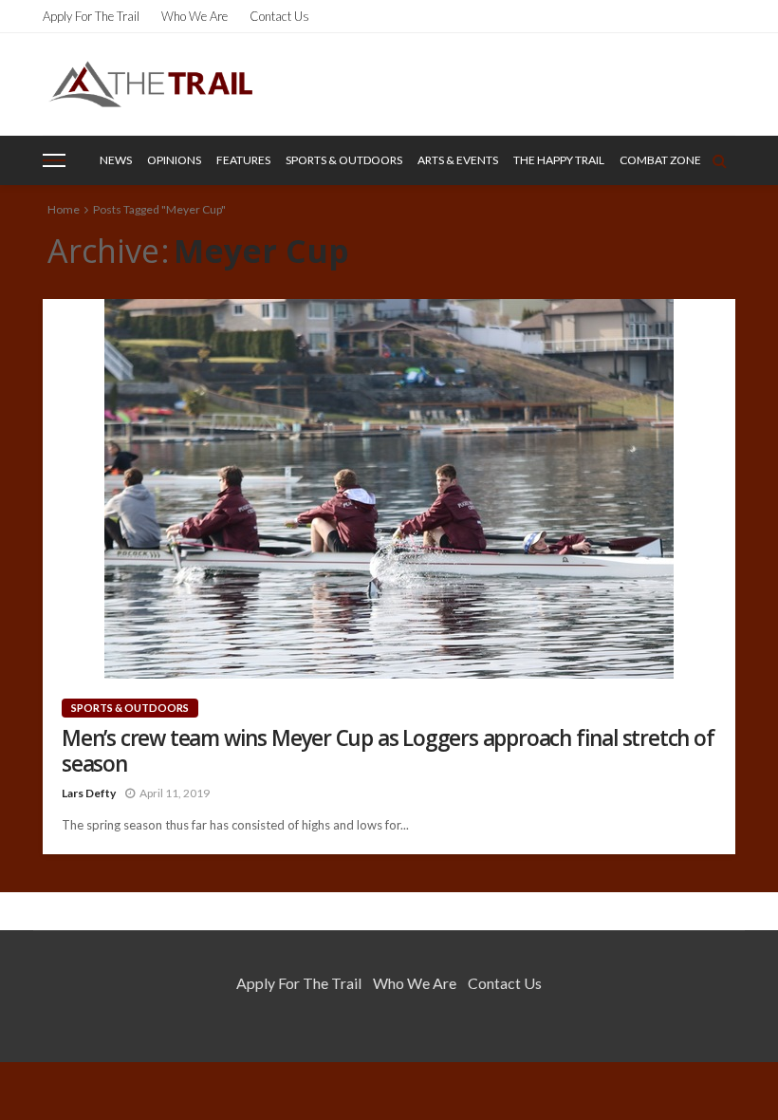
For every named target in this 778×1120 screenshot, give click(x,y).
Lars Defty (89, 793)
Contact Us (279, 16)
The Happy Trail (558, 160)
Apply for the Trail (91, 16)
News (116, 160)
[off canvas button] (54, 160)
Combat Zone (660, 160)
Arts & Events (457, 160)
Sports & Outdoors (344, 160)
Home (63, 209)
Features (243, 160)
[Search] (719, 160)
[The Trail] (150, 84)
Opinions (174, 160)
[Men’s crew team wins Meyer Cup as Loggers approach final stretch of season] (389, 489)
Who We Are (194, 16)
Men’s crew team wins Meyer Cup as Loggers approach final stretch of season (388, 750)
